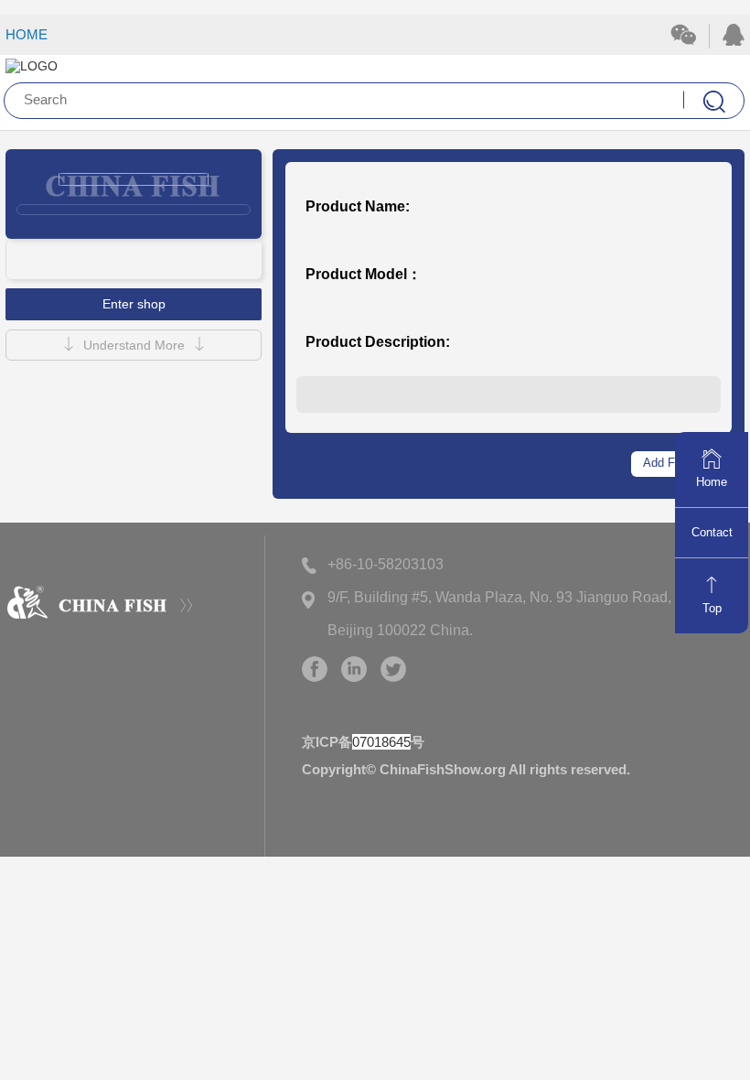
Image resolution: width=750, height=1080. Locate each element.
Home (711, 482)
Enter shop (134, 304)
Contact (712, 532)
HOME (26, 34)
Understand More (134, 345)
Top (712, 608)
